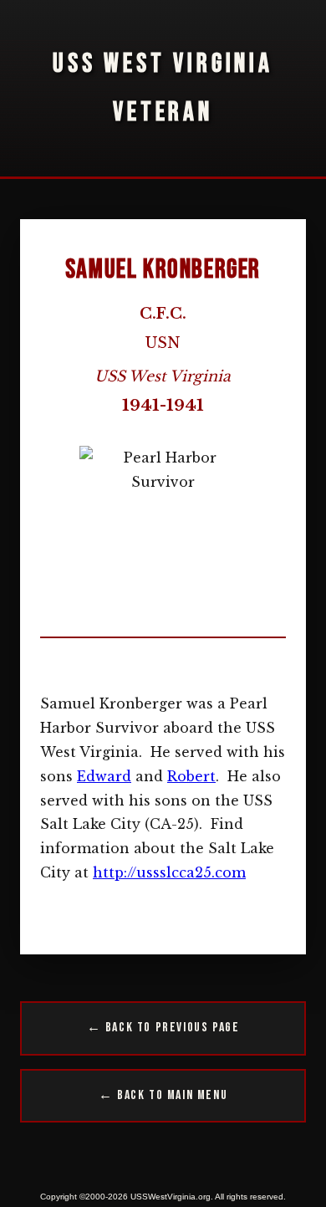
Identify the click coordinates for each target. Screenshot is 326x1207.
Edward (104, 776)
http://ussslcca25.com (169, 872)
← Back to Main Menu (163, 1095)
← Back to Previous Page (163, 1028)
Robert (191, 776)
